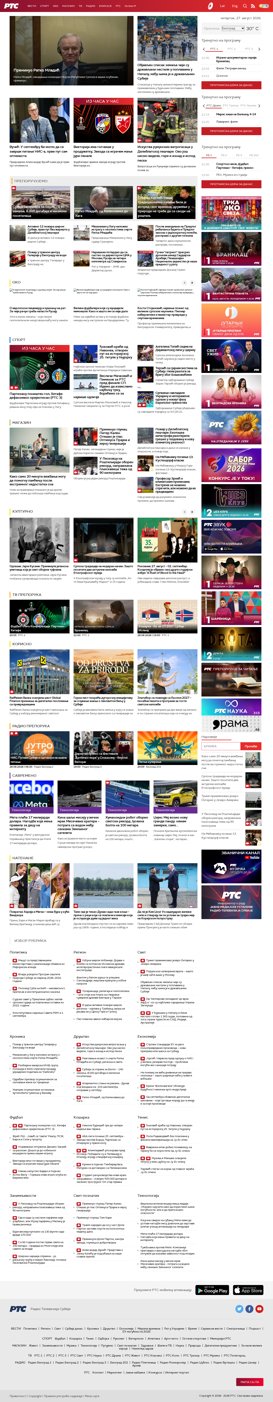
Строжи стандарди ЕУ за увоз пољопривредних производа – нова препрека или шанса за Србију (163, 1048)
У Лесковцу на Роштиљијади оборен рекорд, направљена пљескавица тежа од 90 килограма (116, 465)
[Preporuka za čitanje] (231, 680)
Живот (33, 1345)
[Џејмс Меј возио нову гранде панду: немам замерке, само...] (175, 797)
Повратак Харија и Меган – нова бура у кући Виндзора (39, 913)
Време (192, 1328)
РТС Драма (113, 1355)
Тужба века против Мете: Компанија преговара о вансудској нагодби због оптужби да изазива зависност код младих (167, 1250)
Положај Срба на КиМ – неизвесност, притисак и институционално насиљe (39, 990)
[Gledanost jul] (231, 427)
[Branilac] (231, 249)
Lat (222, 6)
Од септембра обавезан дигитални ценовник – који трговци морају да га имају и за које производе (167, 1100)
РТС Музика (212, 1355)
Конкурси (155, 1372)
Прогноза (211, 28)
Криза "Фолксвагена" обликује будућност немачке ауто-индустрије (163, 1087)
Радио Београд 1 (39, 1362)
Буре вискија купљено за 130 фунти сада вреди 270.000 (38, 1233)
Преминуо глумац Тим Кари (94, 1217)
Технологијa (148, 1195)
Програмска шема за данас (231, 85)
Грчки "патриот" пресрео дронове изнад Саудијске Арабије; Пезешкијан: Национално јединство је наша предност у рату (176, 258)
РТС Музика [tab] (248, 105)
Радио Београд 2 (67, 1362)
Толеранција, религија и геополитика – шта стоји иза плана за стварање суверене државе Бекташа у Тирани (103, 994)
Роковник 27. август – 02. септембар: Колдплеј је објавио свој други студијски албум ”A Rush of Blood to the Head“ (164, 569)
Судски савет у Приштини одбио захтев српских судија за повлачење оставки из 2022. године (38, 1002)
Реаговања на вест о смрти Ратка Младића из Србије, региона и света (100, 1060)
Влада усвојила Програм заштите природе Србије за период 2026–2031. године (37, 978)
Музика (72, 1345)
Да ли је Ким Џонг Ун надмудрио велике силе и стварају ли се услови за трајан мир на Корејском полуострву (166, 915)
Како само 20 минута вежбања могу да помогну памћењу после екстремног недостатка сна (38, 480)
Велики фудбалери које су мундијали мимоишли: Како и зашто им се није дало (101, 309)
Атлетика (154, 1338)
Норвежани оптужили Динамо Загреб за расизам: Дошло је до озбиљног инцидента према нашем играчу (39, 1150)
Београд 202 (119, 1362)
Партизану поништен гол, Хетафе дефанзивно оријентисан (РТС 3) (36, 396)
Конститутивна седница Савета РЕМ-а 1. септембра (38, 1014)
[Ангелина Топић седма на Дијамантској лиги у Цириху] (145, 353)
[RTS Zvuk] (231, 537)
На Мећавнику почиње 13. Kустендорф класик (174, 458)
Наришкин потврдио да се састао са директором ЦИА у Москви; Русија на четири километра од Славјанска (112, 256)
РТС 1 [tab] (214, 49)
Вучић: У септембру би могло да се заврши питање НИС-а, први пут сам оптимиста (38, 151)
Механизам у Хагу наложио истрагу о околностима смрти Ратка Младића (112, 229)
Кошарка (81, 1117)
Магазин (68, 6)
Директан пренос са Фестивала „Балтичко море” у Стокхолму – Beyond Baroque (101, 758)
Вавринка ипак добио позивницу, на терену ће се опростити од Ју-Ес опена (166, 1148)
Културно (22, 511)
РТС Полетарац (234, 1355)
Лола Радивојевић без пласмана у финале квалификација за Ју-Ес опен (164, 1137)
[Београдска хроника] (231, 392)
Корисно (22, 644)
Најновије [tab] (209, 737)
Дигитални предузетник (221, 1345)
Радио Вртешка (224, 1362)
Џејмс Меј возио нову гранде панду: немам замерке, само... (170, 821)
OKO (55, 6)
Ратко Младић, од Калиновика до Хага (101, 1099)
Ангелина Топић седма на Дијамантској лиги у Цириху (175, 348)
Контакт (98, 1372)
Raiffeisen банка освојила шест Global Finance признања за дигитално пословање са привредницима (39, 701)
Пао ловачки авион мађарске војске (99, 1019)
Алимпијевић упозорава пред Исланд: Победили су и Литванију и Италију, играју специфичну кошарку (101, 1154)
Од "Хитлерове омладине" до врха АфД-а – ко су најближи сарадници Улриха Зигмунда (167, 1002)
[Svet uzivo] (231, 356)
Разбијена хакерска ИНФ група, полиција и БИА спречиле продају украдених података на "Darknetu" (36, 1069)
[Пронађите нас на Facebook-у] (249, 1309)
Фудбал (16, 1117)
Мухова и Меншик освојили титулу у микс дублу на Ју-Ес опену (163, 1159)
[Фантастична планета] (231, 284)
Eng (235, 6)
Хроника (17, 1036)
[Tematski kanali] (231, 715)
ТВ (80, 6)
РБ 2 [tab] (224, 155)
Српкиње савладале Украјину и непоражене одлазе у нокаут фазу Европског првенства (172, 398)
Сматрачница (236, 1328)
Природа (194, 1345)
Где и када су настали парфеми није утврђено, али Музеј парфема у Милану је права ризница (39, 1221)
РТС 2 (50, 1355)
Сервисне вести (212, 1328)
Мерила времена (148, 1328)
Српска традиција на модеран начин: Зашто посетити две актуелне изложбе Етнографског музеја (103, 569)
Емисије (105, 6)
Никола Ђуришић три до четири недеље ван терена (100, 1127)
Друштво (81, 1036)
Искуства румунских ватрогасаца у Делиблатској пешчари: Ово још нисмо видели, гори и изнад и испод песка (166, 153)
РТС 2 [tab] (231, 49)
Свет (141, 952)
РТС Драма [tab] (213, 105)
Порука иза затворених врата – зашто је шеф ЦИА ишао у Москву (166, 973)
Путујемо (107, 1345)
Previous (203, 49)
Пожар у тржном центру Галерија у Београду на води (47, 253)
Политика (18, 952)
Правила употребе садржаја (63, 1396)
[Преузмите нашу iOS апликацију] (248, 1290)
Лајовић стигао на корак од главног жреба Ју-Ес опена (167, 1170)
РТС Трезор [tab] (230, 105)
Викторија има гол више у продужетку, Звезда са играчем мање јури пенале (103, 151)
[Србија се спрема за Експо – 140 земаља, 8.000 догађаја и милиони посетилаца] (41, 202)
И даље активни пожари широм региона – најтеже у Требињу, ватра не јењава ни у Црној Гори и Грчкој (101, 1008)
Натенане (23, 858)
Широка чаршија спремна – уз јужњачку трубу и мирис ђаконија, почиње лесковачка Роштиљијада (39, 1259)
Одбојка (103, 1338)
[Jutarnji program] (231, 320)
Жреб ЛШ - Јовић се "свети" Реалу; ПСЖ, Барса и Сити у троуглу (38, 1137)
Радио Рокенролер (173, 1362)
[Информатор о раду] (231, 902)
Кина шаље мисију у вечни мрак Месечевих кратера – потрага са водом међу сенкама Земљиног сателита (78, 825)
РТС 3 (62, 1355)
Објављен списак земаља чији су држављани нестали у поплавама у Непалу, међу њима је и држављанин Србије (166, 71)
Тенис (142, 1117)
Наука (180, 1345)
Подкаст (255, 1328)
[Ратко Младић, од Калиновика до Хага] (103, 202)
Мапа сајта (250, 1382)
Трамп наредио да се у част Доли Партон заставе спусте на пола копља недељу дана (100, 1228)
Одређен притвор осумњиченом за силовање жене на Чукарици (35, 1081)
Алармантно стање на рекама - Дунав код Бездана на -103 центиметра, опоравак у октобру (103, 1087)
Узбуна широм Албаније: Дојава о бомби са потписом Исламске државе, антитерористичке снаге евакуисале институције (101, 965)
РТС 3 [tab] (249, 49)
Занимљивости (23, 1195)
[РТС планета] (210, 6)
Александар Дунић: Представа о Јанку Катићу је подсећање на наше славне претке (100, 1253)
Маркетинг (114, 1372)
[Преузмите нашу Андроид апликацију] (212, 1290)
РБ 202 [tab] (253, 155)
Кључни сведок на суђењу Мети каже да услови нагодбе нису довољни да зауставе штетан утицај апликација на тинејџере (167, 1223)
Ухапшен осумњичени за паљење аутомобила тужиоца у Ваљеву (33, 1091)
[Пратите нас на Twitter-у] (239, 1309)
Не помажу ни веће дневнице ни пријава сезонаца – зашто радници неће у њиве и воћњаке (166, 1075)
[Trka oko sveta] (231, 213)
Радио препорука (31, 726)
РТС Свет (76, 1355)
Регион (80, 952)
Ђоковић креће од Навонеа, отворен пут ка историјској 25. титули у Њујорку (116, 352)
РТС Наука (94, 1355)
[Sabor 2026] (231, 465)
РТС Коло (172, 1355)
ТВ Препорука (26, 594)
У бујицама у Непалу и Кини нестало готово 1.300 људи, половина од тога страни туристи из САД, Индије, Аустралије (166, 1017)
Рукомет (119, 1338)
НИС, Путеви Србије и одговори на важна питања (39, 758)
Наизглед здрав (142, 1348)
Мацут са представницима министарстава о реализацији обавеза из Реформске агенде (39, 964)
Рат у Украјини (174, 1328)
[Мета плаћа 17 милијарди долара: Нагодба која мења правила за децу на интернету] (32, 797)
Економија (146, 1036)
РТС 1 (38, 1355)
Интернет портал (177, 1372)
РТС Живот (132, 1355)
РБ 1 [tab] (209, 155)
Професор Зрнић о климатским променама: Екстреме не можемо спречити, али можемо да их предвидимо (175, 485)
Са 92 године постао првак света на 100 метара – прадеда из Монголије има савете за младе (38, 1245)
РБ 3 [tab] (239, 155)
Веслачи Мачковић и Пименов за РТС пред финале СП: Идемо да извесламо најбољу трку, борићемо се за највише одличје (103, 386)
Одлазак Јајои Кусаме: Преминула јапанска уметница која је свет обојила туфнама (39, 567)
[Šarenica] (231, 608)
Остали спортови (194, 1338)
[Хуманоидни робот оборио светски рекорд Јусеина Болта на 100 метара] (127, 797)
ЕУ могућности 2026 (136, 1331)
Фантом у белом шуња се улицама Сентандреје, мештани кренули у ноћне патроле (101, 980)
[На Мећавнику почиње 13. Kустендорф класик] (145, 463)
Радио (90, 6)
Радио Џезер (248, 1362)
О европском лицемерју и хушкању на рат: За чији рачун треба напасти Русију (38, 309)
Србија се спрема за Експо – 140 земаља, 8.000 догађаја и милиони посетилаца (40, 211)
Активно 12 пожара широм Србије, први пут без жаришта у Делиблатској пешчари (49, 229)
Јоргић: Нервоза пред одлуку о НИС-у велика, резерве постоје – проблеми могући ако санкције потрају (167, 1062)
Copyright (35, 1396)
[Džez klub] (231, 501)
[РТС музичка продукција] (231, 866)
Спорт (44, 6)
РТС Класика (153, 1355)
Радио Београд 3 (94, 1362)
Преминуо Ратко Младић (36, 70)
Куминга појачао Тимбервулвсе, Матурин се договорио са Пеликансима (102, 1166)
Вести (32, 6)
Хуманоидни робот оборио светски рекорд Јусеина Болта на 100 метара (127, 821)
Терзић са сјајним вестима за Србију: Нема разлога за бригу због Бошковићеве (176, 371)
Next (259, 49)
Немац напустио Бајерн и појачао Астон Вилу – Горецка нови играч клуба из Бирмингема (40, 1174)
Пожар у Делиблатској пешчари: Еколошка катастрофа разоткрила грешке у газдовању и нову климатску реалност (174, 435)
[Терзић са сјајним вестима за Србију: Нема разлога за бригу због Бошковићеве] (145, 374)
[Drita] (231, 644)
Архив (136, 1365)
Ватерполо (136, 1338)
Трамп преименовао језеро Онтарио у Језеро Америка (167, 962)
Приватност (18, 1396)
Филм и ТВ (164, 1345)
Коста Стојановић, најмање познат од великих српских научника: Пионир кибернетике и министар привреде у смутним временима (162, 313)
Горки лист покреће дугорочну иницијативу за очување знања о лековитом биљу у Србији (103, 701)
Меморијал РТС (220, 1338)
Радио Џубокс (199, 1362)
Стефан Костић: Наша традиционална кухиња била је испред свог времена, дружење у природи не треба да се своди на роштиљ (164, 207)
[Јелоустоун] (231, 572)
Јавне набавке (135, 1372)
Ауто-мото (171, 1338)
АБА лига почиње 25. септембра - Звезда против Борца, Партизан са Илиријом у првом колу (101, 1139)
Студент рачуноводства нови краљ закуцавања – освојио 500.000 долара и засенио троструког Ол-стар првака (102, 1178)
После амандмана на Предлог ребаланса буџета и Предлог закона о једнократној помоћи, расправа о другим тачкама (176, 231)
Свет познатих (86, 1195)
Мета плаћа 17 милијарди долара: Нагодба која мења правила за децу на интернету (31, 823)
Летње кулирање (149, 762)
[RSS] (253, 6)
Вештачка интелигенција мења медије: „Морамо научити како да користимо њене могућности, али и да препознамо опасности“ (167, 1208)
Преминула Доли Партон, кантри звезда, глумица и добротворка (100, 1240)
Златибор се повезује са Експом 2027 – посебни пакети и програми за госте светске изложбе (164, 701)
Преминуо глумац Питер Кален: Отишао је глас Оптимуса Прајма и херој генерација (115, 436)
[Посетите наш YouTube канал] (259, 1309)
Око (16, 282)
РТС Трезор (191, 1355)
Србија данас (74, 1328)
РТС (118, 6)
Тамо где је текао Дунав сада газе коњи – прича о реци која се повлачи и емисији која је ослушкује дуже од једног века (103, 915)
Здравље (147, 1345)
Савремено (24, 775)
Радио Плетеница (144, 1362)
